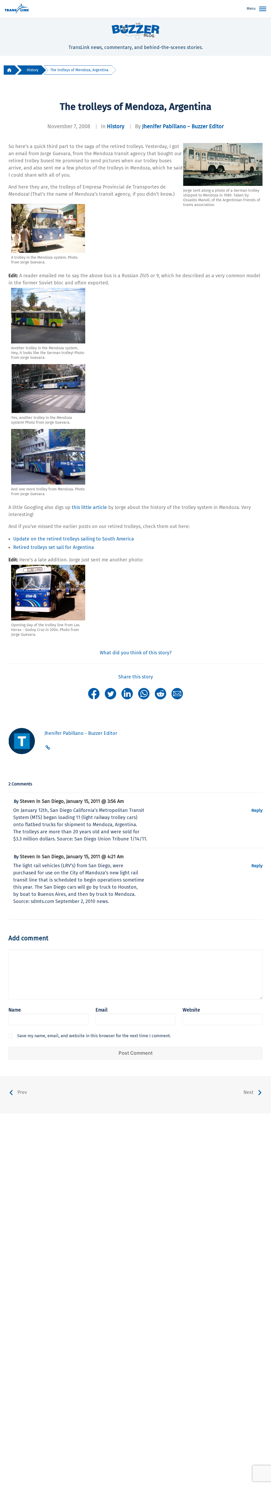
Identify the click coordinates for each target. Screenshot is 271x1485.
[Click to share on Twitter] (110, 693)
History (32, 70)
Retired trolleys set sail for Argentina (53, 547)
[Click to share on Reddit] (160, 693)
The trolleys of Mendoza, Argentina (79, 70)
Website (191, 1010)
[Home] (9, 70)
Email (101, 1010)
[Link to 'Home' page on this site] (17, 9)
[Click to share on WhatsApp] (144, 693)
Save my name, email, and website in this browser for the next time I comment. (94, 1035)
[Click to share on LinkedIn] (127, 693)
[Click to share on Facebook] (94, 693)
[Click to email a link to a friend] (177, 693)
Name (14, 1010)
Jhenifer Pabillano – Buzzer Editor (183, 126)
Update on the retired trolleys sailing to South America (73, 539)
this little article (89, 507)
